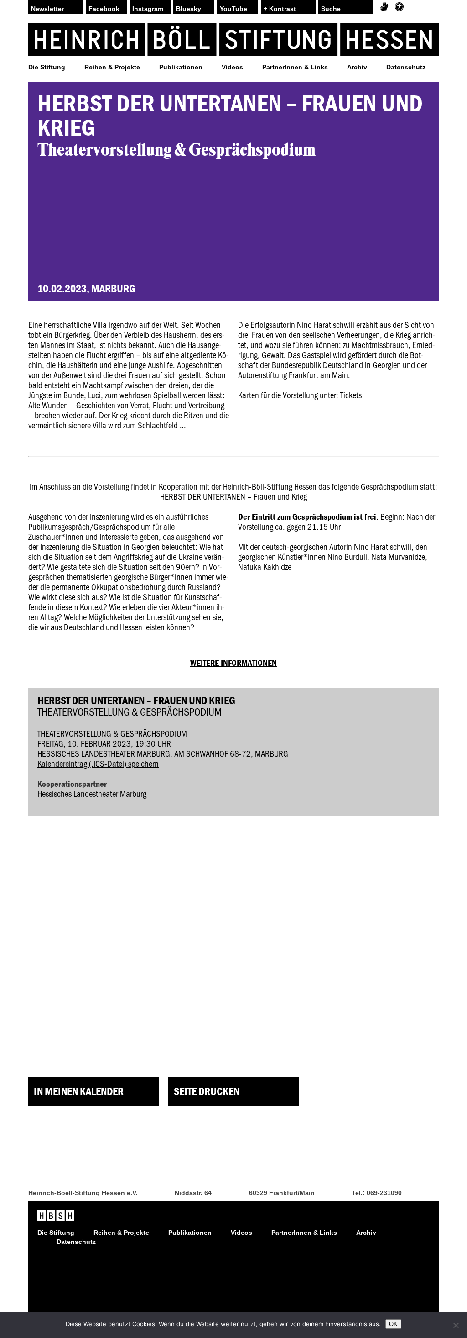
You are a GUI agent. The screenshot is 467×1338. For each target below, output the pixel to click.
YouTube (233, 8)
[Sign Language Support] (384, 7)
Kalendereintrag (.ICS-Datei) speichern (98, 763)
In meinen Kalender (79, 1091)
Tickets (351, 394)
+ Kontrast (280, 8)
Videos (232, 67)
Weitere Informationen (233, 662)
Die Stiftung (46, 67)
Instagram (147, 8)
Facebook (103, 8)
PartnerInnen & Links (295, 67)
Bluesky (188, 8)
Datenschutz (405, 67)
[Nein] (455, 1325)
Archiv (357, 67)
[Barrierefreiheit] (399, 7)
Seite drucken (206, 1091)
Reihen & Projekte (112, 67)
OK (393, 1324)
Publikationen (180, 67)
